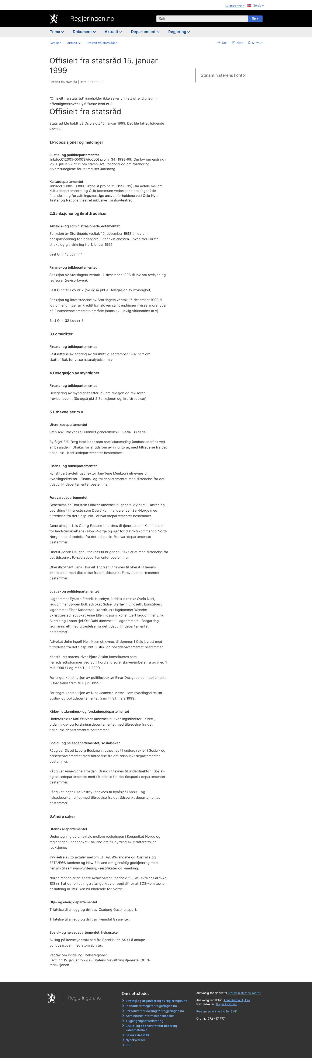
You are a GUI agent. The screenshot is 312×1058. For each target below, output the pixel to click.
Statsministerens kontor (223, 75)
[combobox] (202, 18)
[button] (73, 43)
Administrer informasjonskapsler (150, 1016)
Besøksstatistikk (138, 1035)
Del (223, 42)
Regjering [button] (177, 31)
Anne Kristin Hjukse (236, 1000)
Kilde (239, 42)
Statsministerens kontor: (244, 993)
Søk (255, 18)
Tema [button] (55, 31)
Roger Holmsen (226, 1004)
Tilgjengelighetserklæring (144, 1021)
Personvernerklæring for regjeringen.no (155, 1011)
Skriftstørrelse (234, 6)
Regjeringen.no (92, 18)
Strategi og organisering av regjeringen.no (156, 1000)
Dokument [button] (83, 31)
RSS (128, 1045)
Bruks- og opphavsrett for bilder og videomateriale (151, 1028)
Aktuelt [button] (112, 31)
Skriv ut (257, 42)
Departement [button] (143, 31)
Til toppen (111, 976)
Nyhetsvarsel (135, 1040)
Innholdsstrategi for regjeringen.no (151, 1006)
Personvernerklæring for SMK (216, 1011)
